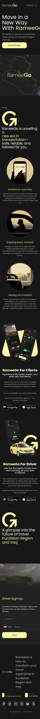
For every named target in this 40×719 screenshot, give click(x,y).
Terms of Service (15, 712)
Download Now (14, 45)
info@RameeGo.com (13, 696)
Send (14, 635)
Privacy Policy (27, 712)
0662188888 (33, 696)
